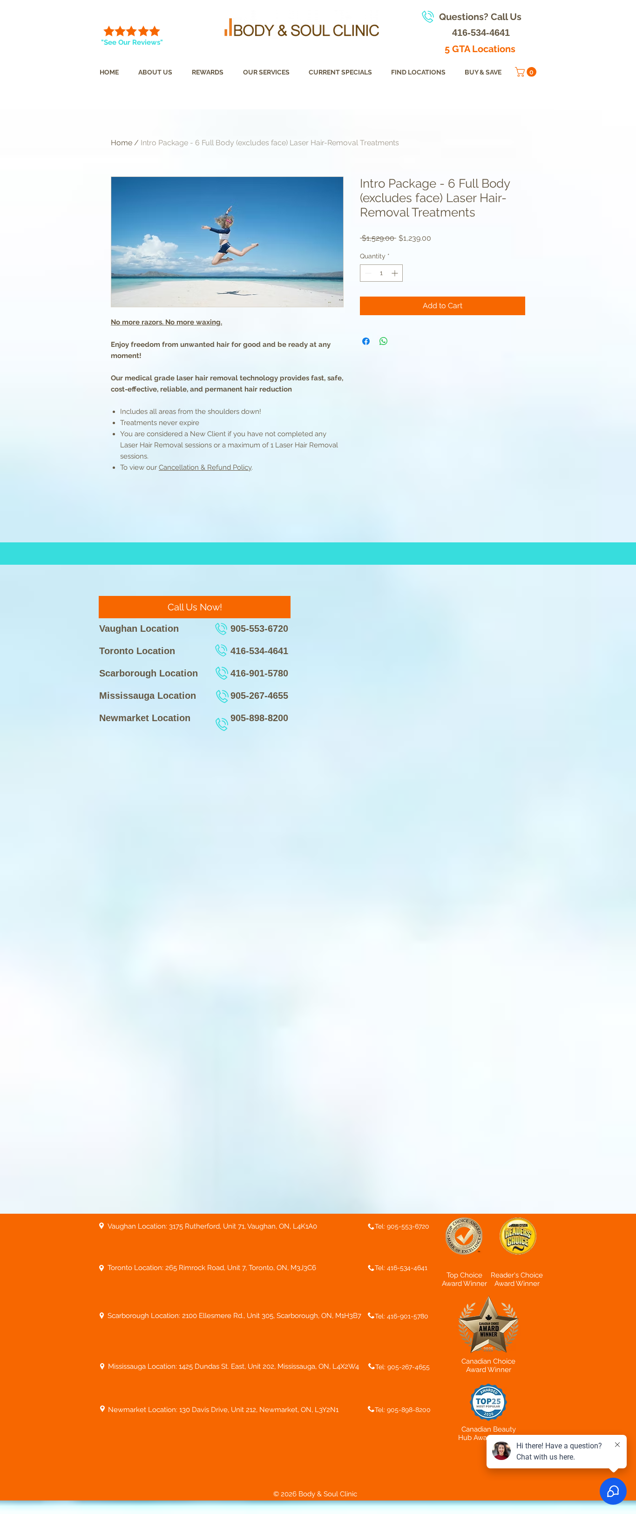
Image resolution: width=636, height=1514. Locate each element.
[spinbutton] (381, 273)
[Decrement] (367, 273)
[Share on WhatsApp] (383, 341)
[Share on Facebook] (366, 341)
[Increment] (395, 273)
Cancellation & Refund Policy (205, 467)
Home (121, 142)
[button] (527, 72)
